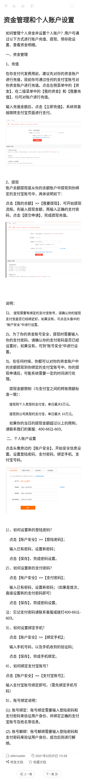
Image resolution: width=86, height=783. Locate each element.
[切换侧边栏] (6, 5)
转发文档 (16, 762)
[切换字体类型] (32, 5)
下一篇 (50, 774)
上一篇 (28, 774)
